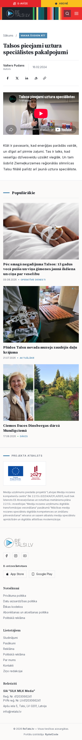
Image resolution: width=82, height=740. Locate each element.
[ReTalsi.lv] (18, 13)
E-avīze (23, 3)
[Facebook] (7, 78)
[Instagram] (15, 555)
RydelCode (51, 734)
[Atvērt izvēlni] (76, 13)
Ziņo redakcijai (12, 671)
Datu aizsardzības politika (20, 601)
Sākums (8, 35)
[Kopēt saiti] (44, 78)
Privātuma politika (14, 595)
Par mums (9, 660)
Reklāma (8, 648)
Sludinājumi (10, 637)
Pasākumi (9, 643)
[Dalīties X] (17, 78)
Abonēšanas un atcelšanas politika (25, 612)
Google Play (44, 574)
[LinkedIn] (26, 78)
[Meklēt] (67, 13)
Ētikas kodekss (13, 606)
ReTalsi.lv (28, 728)
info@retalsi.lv (12, 711)
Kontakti (8, 665)
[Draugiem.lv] (36, 78)
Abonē (63, 3)
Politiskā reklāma (14, 618)
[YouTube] (24, 555)
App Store (17, 574)
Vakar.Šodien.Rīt (33, 35)
